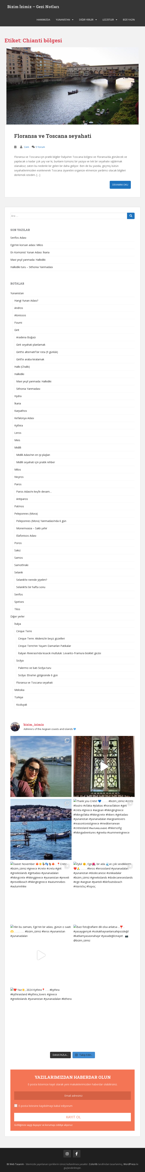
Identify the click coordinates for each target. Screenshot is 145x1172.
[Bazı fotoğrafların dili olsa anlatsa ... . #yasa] (104, 955)
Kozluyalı (21, 704)
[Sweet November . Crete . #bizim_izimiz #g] (41, 892)
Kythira (18, 425)
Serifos (18, 594)
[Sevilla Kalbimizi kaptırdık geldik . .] (104, 766)
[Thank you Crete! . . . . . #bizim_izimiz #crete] (104, 829)
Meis (17, 440)
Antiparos (22, 499)
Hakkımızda (43, 19)
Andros (18, 308)
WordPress (129, 1164)
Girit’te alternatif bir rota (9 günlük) (37, 352)
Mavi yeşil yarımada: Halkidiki (28, 259)
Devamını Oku (120, 184)
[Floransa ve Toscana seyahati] (72, 86)
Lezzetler (108, 19)
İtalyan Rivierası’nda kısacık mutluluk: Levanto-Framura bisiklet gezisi (59, 653)
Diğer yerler (86, 19)
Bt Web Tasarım (15, 1164)
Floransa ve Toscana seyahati (52, 135)
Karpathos (20, 411)
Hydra (18, 396)
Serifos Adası (18, 237)
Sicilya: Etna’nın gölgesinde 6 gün (38, 675)
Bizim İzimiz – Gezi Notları (33, 6)
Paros (18, 484)
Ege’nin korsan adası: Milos (26, 245)
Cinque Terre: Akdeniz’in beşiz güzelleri (41, 638)
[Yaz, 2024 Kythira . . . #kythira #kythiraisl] (41, 1018)
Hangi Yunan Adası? (26, 300)
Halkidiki (19, 374)
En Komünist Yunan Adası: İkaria (29, 252)
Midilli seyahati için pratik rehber (35, 462)
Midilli (17, 447)
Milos (17, 469)
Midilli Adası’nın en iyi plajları (33, 455)
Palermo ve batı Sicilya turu (34, 668)
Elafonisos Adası (26, 535)
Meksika (19, 690)
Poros (18, 543)
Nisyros (19, 477)
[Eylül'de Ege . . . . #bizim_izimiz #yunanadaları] (41, 829)
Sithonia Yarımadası (28, 388)
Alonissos (20, 315)
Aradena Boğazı (26, 337)
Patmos (19, 506)
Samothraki (21, 565)
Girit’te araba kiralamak (30, 359)
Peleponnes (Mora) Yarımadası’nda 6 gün (41, 521)
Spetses (19, 602)
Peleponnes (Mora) (26, 513)
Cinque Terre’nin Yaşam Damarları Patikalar (44, 646)
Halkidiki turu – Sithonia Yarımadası (31, 267)
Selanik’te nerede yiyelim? (31, 579)
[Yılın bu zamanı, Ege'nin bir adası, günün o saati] (41, 955)
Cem (26, 147)
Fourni (18, 322)
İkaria (17, 403)
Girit (16, 330)
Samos (18, 557)
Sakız (17, 550)
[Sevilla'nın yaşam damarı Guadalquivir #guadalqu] (41, 766)
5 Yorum (40, 147)
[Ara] (131, 216)
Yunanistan (63, 19)
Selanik (18, 572)
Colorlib (93, 1164)
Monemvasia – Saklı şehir (31, 528)
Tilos (17, 609)
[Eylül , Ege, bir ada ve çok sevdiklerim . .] (104, 892)
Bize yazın (129, 19)
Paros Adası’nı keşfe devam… (34, 491)
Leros (17, 433)
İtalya (17, 624)
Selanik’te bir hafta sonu (30, 587)
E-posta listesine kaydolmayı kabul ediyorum (45, 1106)
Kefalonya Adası (24, 418)
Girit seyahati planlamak (30, 344)
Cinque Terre (24, 631)
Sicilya (20, 660)
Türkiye (18, 697)
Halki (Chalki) (22, 366)
